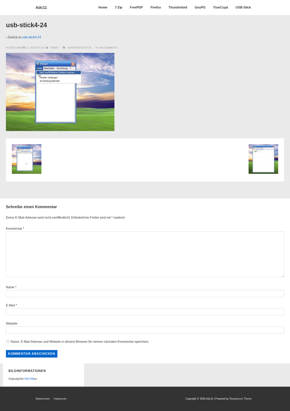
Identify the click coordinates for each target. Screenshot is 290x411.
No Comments (109, 47)
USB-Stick (243, 7)
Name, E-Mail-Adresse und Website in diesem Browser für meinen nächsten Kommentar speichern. (80, 341)
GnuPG (200, 7)
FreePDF (136, 7)
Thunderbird (177, 7)
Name (10, 287)
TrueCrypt (220, 7)
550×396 (29, 378)
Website (11, 323)
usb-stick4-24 (31, 37)
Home (102, 7)
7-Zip (118, 7)
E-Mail (10, 305)
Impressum (60, 398)
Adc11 (41, 7)
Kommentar (15, 228)
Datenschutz (43, 398)
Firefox (156, 7)
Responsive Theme (240, 398)
